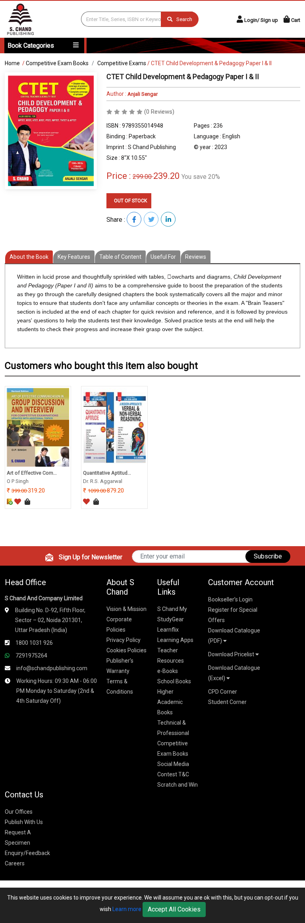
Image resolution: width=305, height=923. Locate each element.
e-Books (167, 671)
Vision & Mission (126, 609)
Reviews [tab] (195, 257)
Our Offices (19, 812)
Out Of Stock (130, 201)
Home (12, 63)
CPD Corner (222, 691)
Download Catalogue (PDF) (234, 635)
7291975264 (31, 655)
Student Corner (227, 702)
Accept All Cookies (174, 909)
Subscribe (268, 556)
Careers (15, 863)
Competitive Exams (121, 63)
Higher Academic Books (170, 702)
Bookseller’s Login (230, 599)
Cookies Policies (126, 650)
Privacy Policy (123, 640)
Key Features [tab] (74, 257)
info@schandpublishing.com (51, 668)
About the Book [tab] (29, 257)
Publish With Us (24, 822)
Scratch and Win (177, 784)
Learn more (126, 909)
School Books (174, 681)
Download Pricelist (231, 654)
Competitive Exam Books (57, 63)
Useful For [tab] (163, 257)
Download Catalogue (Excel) (234, 673)
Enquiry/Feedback (27, 853)
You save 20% (200, 176)
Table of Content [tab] (120, 257)
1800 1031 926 (34, 643)
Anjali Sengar (142, 94)
